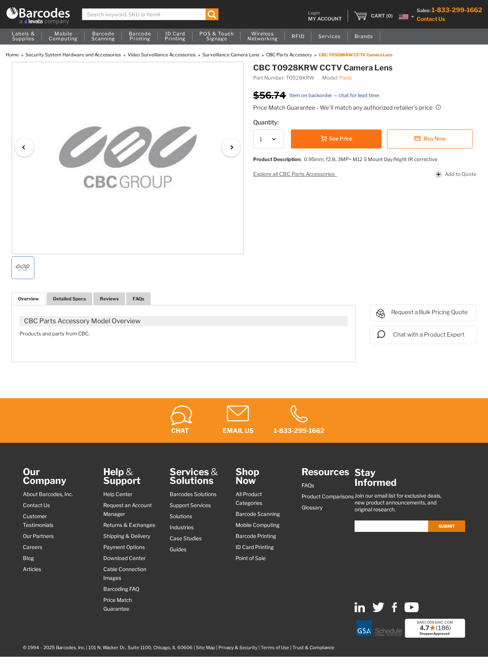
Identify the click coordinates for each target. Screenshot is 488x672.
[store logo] (38, 16)
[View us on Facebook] (394, 610)
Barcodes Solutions (193, 494)
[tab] (28, 298)
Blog (28, 558)
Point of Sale (251, 558)
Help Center (117, 494)
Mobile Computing (257, 525)
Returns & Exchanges (129, 525)
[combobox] (150, 14)
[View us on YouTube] (412, 610)
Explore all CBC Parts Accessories (294, 174)
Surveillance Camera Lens (231, 54)
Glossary (312, 507)
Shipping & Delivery (126, 536)
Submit (446, 526)
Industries (182, 527)
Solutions (181, 516)
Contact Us (431, 19)
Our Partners (38, 536)
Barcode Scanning (258, 514)
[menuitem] (23, 36)
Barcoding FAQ (121, 589)
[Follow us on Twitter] (378, 610)
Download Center (124, 558)
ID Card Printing (255, 547)
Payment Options (124, 547)
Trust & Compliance (313, 647)
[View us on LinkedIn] (360, 610)
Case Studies (186, 538)
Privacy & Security (237, 647)
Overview (28, 299)
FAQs (138, 299)
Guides (178, 549)
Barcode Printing (256, 536)
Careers (32, 547)
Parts (345, 78)
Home (13, 54)
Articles (32, 569)
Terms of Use (275, 647)
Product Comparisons (328, 496)
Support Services (190, 505)
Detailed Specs (69, 299)
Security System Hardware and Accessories (74, 54)
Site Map (205, 647)
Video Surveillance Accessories (162, 54)
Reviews (109, 299)
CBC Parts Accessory (289, 54)
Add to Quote (461, 174)
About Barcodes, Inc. (48, 494)
